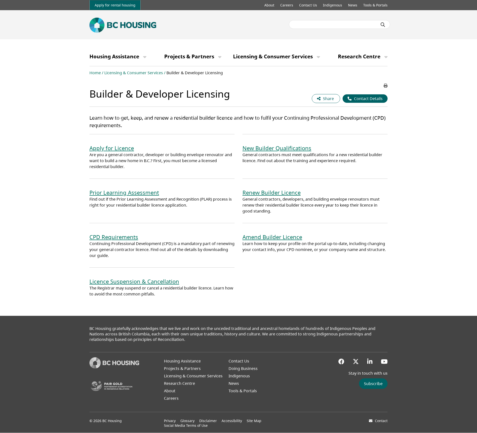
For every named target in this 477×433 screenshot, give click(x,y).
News (352, 5)
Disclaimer (208, 420)
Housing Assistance (114, 56)
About (269, 5)
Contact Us (308, 5)
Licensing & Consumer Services (273, 56)
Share (329, 98)
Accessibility (232, 420)
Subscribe (373, 383)
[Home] (114, 367)
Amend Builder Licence (272, 237)
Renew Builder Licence (271, 192)
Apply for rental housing (115, 5)
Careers (286, 5)
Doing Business (243, 368)
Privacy (170, 420)
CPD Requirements (113, 237)
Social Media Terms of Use (186, 425)
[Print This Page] (386, 85)
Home (95, 72)
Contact (381, 420)
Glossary (187, 420)
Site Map (254, 420)
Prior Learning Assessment (124, 192)
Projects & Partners (189, 56)
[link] (115, 5)
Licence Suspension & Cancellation (134, 281)
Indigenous (332, 5)
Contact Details (368, 98)
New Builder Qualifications (276, 148)
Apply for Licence (111, 148)
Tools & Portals (375, 5)
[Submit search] (383, 24)
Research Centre (359, 56)
